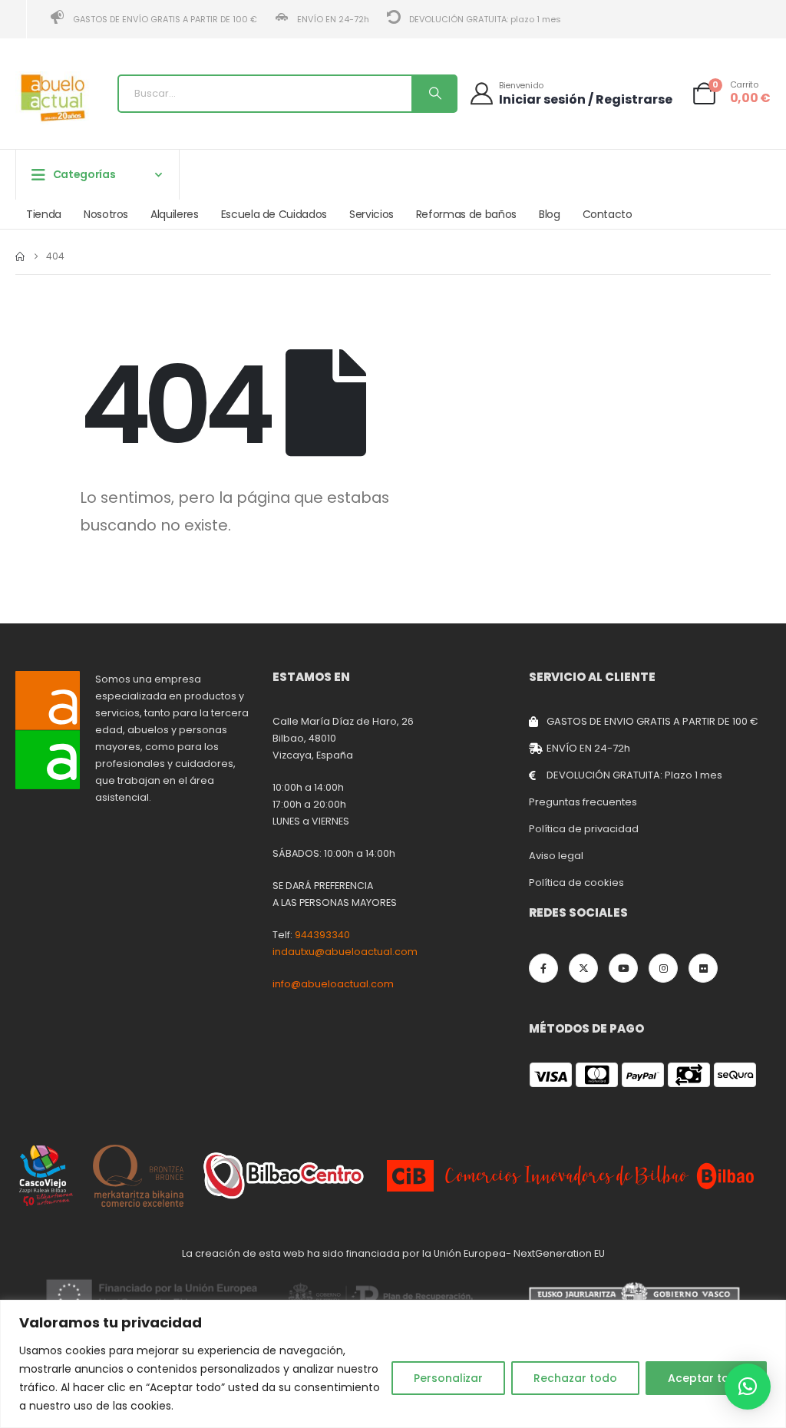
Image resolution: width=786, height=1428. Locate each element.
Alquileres (174, 214)
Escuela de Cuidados (274, 214)
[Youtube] (623, 968)
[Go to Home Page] (20, 256)
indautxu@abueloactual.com (345, 951)
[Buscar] (433, 93)
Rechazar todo (575, 1378)
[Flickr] (703, 968)
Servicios (371, 214)
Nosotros (106, 214)
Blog (549, 214)
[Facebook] (543, 968)
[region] (393, 1364)
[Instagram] (663, 968)
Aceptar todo (706, 1378)
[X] (583, 968)
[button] (748, 1387)
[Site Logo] (53, 97)
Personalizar (448, 1378)
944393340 (322, 934)
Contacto (607, 214)
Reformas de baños (466, 214)
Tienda (43, 214)
